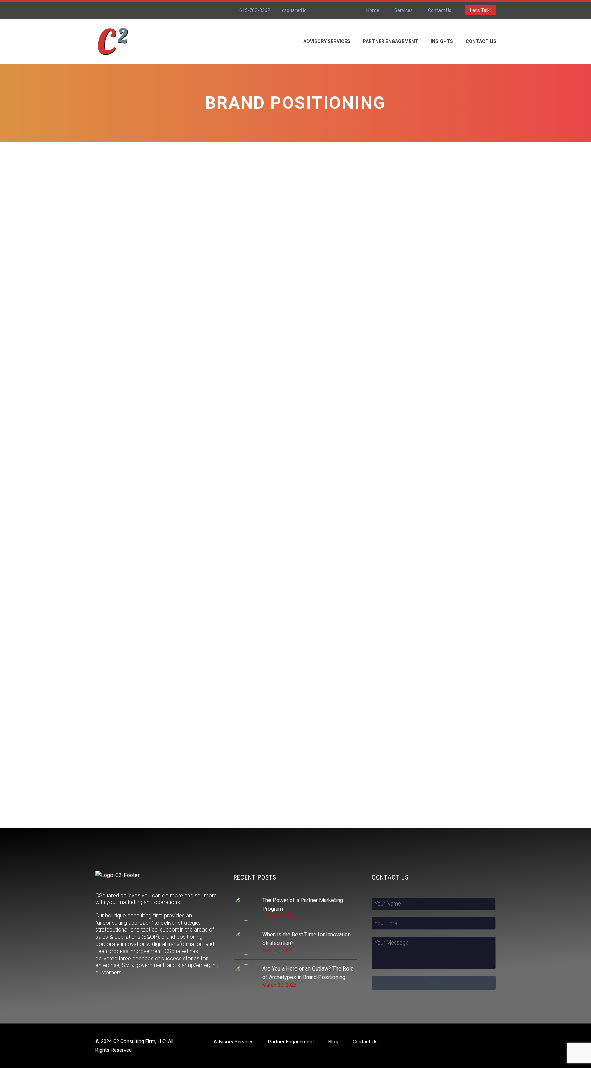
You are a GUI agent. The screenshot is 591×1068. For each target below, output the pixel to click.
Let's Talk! (480, 10)
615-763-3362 (254, 10)
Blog (333, 1041)
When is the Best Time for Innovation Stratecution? (306, 938)
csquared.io (294, 10)
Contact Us (439, 10)
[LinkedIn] (334, 10)
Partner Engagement (390, 41)
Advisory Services (234, 1041)
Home (372, 10)
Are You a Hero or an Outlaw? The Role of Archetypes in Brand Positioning (308, 972)
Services (403, 10)
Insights (442, 41)
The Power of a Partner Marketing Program (302, 904)
